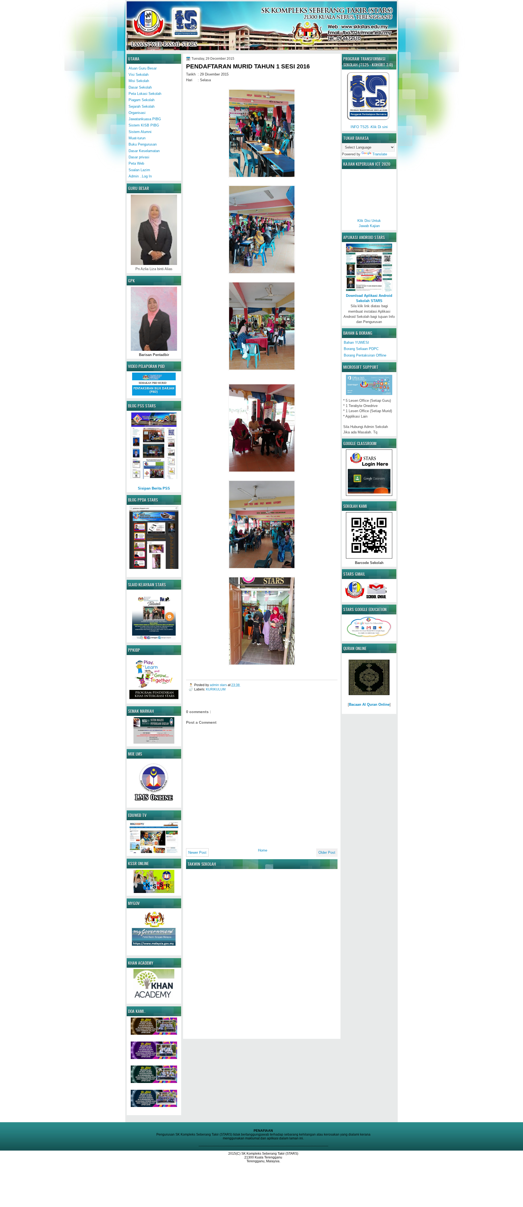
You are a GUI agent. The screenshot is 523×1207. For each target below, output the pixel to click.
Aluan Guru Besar (143, 68)
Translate (379, 154)
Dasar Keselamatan (144, 151)
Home (262, 850)
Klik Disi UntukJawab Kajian (369, 223)
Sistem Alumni (140, 132)
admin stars (219, 685)
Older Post (326, 852)
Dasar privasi (139, 157)
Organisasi (137, 113)
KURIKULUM (216, 689)
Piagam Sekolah (141, 100)
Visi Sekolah (138, 75)
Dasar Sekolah (140, 87)
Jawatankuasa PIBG (145, 119)
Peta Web (136, 163)
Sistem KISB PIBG (144, 125)
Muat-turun (137, 138)
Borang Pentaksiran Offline (365, 355)
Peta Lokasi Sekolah (145, 94)
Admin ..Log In (140, 176)
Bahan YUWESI (356, 342)
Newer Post (197, 852)
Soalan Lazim (139, 170)
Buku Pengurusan (143, 144)
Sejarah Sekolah (141, 106)
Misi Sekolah (139, 81)
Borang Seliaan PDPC (361, 349)
